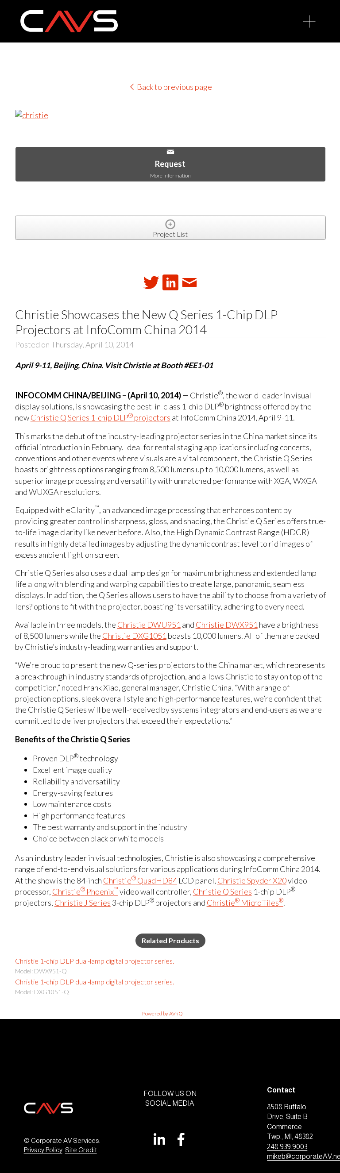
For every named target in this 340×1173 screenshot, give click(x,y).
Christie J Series (82, 902)
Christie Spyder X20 (251, 880)
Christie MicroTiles (245, 902)
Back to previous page (173, 87)
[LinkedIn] (159, 1139)
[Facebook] (181, 1139)
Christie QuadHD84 (140, 880)
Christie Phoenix (85, 891)
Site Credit (81, 1150)
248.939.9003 (287, 1146)
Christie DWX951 (227, 624)
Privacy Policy (43, 1150)
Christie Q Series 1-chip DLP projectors (100, 417)
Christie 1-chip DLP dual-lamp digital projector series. (94, 961)
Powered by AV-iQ (162, 1013)
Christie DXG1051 (134, 636)
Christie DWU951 (149, 624)
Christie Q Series (222, 891)
